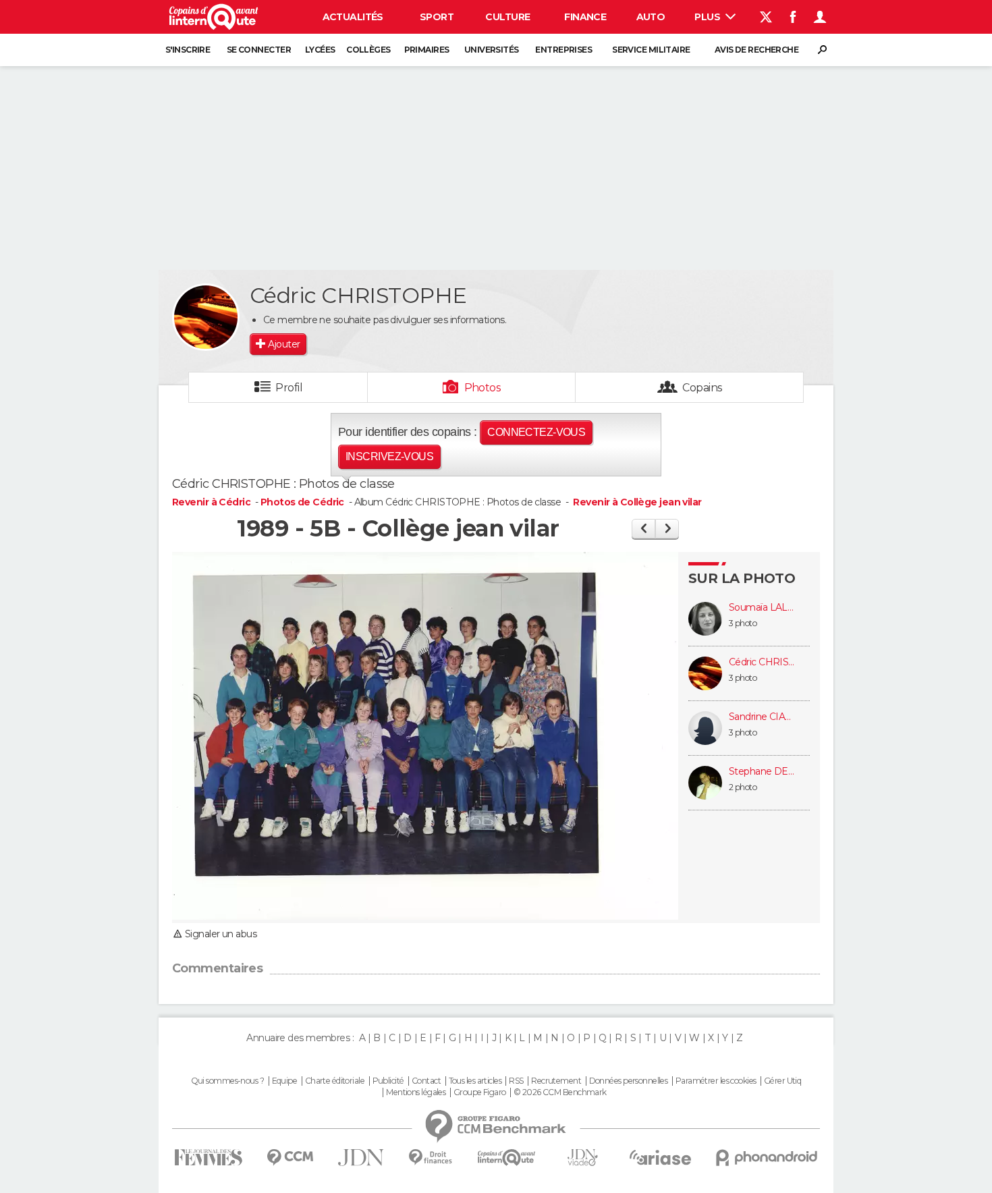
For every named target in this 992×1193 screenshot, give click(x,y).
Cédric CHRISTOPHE (762, 662)
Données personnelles (628, 1081)
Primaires (426, 50)
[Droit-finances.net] (431, 1157)
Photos (482, 387)
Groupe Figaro (479, 1092)
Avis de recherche (756, 50)
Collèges (368, 50)
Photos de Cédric (302, 502)
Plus (708, 17)
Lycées (320, 50)
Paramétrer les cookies (716, 1081)
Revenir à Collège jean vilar (637, 502)
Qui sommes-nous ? (227, 1081)
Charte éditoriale (334, 1081)
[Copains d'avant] (506, 1157)
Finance (585, 17)
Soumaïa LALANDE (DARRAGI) (762, 607)
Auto (650, 17)
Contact (426, 1081)
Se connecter (259, 50)
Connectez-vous (536, 432)
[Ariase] (661, 1157)
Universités (491, 50)
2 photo (742, 787)
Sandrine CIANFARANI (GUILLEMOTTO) (762, 717)
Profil (288, 387)
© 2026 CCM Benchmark (560, 1092)
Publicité (388, 1081)
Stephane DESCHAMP (762, 771)
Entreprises (563, 50)
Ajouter (284, 344)
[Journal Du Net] (361, 1157)
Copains (702, 387)
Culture (507, 17)
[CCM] (290, 1157)
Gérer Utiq (782, 1081)
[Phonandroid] (767, 1157)
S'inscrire (187, 50)
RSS (516, 1081)
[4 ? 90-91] (667, 528)
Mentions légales (415, 1092)
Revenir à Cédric (212, 502)
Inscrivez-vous (389, 456)
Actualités (353, 17)
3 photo (742, 623)
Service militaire (651, 50)
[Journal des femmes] (208, 1157)
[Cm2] (643, 528)
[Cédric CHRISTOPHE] (206, 317)
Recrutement (556, 1081)
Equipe (285, 1081)
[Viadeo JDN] (582, 1157)
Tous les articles (475, 1081)
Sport (436, 17)
